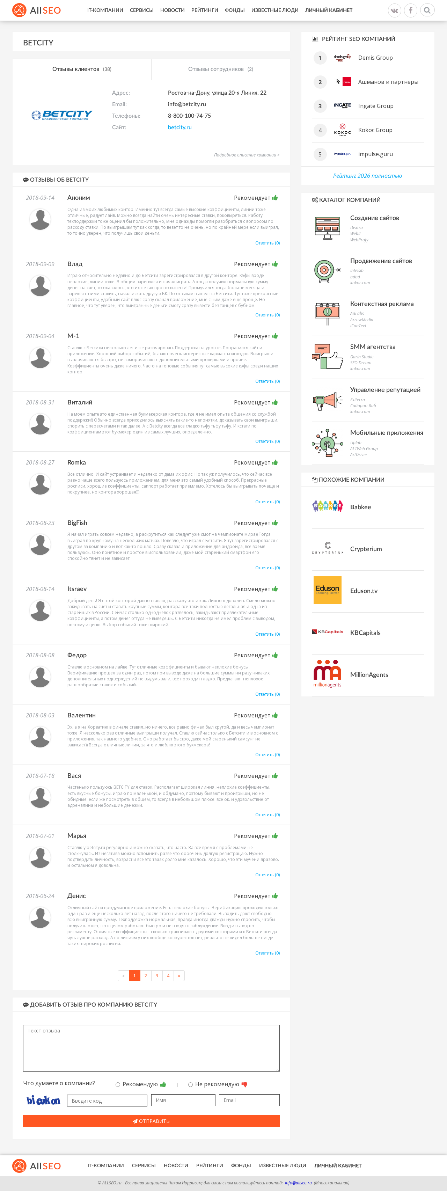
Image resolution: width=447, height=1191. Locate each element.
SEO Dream (360, 363)
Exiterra (357, 400)
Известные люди (275, 10)
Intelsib (357, 270)
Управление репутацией (385, 390)
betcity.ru (180, 127)
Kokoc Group (375, 130)
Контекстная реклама (382, 304)
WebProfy (359, 240)
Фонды (235, 10)
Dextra (356, 228)
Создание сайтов (374, 218)
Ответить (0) (267, 243)
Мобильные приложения (386, 433)
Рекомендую (141, 1084)
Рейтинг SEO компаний (358, 39)
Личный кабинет (328, 10)
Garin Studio (362, 357)
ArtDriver (358, 455)
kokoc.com (360, 283)
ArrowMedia (361, 320)
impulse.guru (375, 154)
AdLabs (357, 313)
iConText (358, 326)
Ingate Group (376, 106)
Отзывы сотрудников (220, 69)
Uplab (355, 443)
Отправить (154, 1121)
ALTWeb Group (364, 449)
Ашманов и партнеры (388, 82)
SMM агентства (373, 347)
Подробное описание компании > (247, 155)
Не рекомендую (218, 1084)
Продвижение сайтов (381, 261)
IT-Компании (105, 10)
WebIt (355, 233)
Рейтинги (204, 10)
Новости (172, 10)
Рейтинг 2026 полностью (367, 176)
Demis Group (375, 57)
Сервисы (142, 10)
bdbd (355, 277)
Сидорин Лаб (363, 406)
